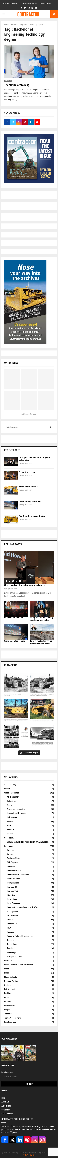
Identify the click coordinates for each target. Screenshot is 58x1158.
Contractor (8, 846)
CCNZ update (12, 862)
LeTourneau (12, 817)
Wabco (10, 834)
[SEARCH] (51, 427)
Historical (11, 895)
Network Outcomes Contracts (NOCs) (22, 907)
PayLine (7, 993)
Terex (9, 825)
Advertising (6, 1106)
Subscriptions (7, 1114)
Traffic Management (12, 1018)
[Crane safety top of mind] (11, 505)
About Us (5, 1102)
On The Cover (12, 915)
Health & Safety (13, 879)
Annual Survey (10, 785)
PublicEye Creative (29, 1155)
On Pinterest (12, 362)
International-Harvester (16, 813)
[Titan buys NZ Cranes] (11, 490)
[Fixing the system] (11, 475)
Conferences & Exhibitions (18, 875)
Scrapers (10, 821)
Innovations (12, 899)
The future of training (16, 85)
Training (10, 948)
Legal (6, 973)
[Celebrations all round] (16, 609)
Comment (11, 866)
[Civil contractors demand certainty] (29, 567)
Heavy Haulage (13, 883)
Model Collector (11, 977)
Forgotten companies (16, 809)
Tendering (8, 1014)
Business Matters (14, 858)
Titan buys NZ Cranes (29, 486)
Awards (10, 854)
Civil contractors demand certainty (24, 585)
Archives (10, 850)
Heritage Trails (13, 891)
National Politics (11, 981)
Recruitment (12, 924)
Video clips (11, 952)
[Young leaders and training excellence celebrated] (42, 609)
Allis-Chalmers (13, 797)
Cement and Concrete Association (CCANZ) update (28, 842)
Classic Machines (11, 793)
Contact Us (5, 1110)
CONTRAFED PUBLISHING (28, 3)
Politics (7, 1001)
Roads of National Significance (20, 936)
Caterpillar (11, 801)
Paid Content (9, 989)
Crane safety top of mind (30, 501)
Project (7, 1010)
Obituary (7, 985)
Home (3, 1098)
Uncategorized (10, 1022)
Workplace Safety (14, 956)
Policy (6, 997)
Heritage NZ (12, 887)
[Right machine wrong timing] (11, 519)
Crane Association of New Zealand (18, 965)
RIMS (9, 928)
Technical (11, 940)
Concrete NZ (9, 838)
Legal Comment (13, 903)
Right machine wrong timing (32, 516)
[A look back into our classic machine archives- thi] (16, 685)
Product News (9, 1005)
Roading (10, 932)
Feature (7, 969)
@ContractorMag (29, 414)
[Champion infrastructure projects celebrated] (11, 461)
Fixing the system (27, 472)
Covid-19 (8, 81)
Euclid (9, 805)
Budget (7, 789)
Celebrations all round (13, 617)
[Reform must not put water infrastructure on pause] (42, 632)
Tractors (10, 830)
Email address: (7, 1072)
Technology (12, 944)
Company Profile (14, 870)
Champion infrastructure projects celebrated (34, 459)
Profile (10, 920)
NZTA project (12, 911)
